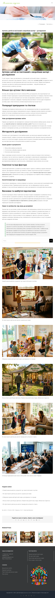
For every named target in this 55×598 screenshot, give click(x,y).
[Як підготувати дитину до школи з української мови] (27, 302)
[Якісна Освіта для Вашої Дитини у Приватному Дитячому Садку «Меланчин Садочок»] (27, 380)
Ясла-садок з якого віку (35, 560)
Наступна (49, 24)
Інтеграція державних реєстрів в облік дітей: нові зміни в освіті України (21, 475)
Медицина (17, 510)
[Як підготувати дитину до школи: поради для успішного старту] (27, 419)
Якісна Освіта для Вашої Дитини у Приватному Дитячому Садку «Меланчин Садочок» (25, 398)
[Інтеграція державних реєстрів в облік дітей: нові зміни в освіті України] (27, 458)
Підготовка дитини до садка (36, 558)
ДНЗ (48, 592)
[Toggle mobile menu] (52, 3)
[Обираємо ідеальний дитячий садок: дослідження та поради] (27, 341)
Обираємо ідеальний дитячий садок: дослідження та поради (18, 359)
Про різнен (5, 574)
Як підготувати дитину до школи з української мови (16, 320)
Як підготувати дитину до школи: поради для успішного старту (19, 437)
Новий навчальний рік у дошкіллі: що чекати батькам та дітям (19, 281)
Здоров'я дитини (6, 570)
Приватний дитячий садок (36, 554)
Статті (21, 510)
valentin (5, 510)
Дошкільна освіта (7, 568)
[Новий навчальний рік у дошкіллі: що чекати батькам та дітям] (27, 263)
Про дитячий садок (34, 556)
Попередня (42, 24)
